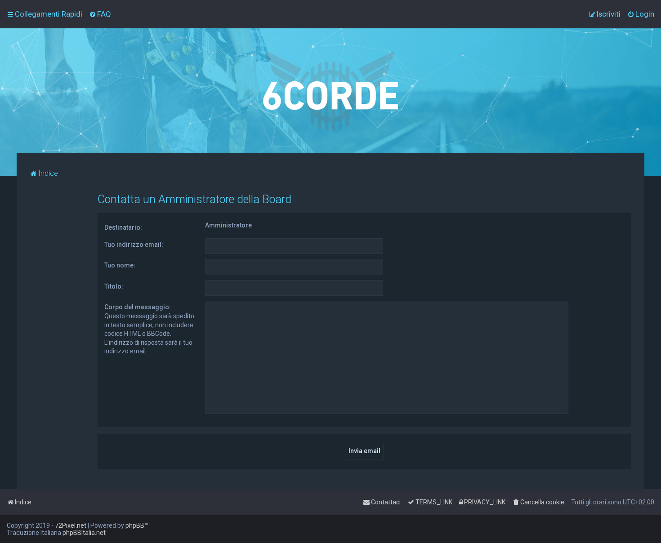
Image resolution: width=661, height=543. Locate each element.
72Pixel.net (70, 525)
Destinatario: (123, 227)
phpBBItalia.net (84, 532)
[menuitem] (100, 14)
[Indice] (330, 91)
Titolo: (113, 286)
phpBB (134, 525)
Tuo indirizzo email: (133, 244)
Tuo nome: (119, 265)
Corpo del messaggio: (137, 307)
